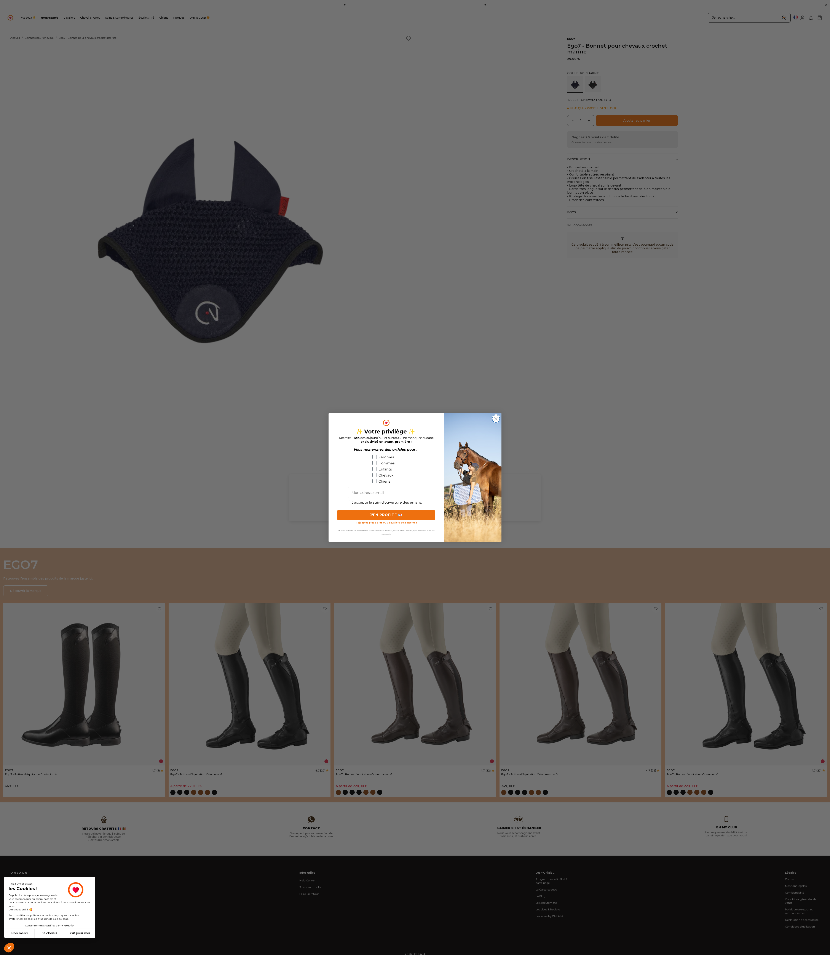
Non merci (19, 933)
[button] (9, 947)
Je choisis (49, 933)
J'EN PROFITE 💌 (386, 515)
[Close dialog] (496, 418)
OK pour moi (80, 933)
